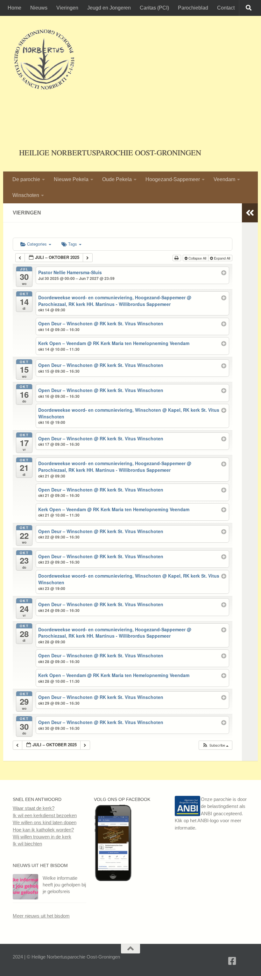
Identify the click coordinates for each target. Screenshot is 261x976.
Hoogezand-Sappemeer (172, 179)
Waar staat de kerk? (33, 808)
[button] (215, 745)
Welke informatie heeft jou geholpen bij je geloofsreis (64, 884)
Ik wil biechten (27, 843)
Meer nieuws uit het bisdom (41, 915)
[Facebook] (232, 961)
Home (14, 7)
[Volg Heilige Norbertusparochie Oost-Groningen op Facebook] (113, 879)
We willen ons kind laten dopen (44, 822)
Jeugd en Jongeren (109, 7)
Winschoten (25, 195)
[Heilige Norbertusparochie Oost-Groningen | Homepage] (44, 60)
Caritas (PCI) (154, 7)
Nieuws (38, 7)
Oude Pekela (117, 179)
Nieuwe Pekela (71, 179)
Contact (226, 7)
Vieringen (67, 7)
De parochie (26, 179)
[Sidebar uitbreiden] (250, 212)
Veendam (224, 179)
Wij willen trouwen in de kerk (42, 836)
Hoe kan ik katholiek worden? (43, 829)
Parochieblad (193, 7)
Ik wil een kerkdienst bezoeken (45, 815)
